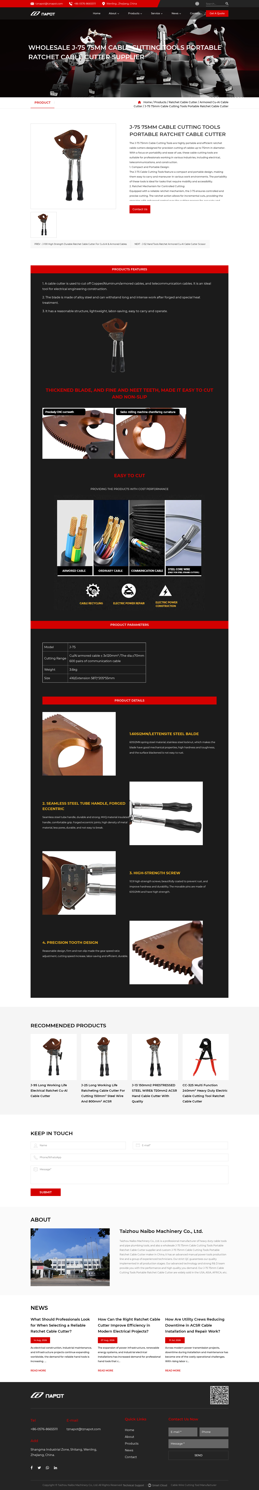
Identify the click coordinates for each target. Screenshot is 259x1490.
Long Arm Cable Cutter (143, 18)
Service (155, 13)
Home (96, 13)
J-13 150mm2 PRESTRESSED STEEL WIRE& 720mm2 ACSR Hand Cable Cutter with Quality (154, 1093)
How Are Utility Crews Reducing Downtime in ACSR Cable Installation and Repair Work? (134, 1325)
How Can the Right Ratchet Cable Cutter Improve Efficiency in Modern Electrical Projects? (68, 1325)
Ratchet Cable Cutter (183, 102)
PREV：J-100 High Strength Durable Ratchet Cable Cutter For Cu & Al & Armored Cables (80, 244)
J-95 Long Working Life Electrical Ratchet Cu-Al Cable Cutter (49, 1090)
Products (133, 13)
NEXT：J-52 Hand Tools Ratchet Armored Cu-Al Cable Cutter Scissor (170, 244)
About (112, 13)
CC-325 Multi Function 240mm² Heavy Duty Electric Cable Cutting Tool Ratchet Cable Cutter (205, 1093)
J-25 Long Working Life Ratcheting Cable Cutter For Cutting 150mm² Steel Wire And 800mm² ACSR (103, 1093)
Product (42, 102)
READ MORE (45, 1370)
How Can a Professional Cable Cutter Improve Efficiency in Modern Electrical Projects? (199, 1325)
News (175, 13)
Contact (195, 13)
